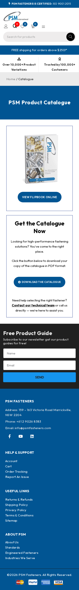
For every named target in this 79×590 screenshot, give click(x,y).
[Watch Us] (20, 436)
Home (11, 79)
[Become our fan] (9, 436)
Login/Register (6, 26)
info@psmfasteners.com (33, 428)
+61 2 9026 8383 (28, 421)
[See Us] (32, 436)
